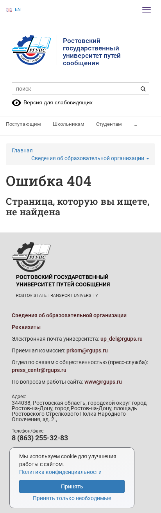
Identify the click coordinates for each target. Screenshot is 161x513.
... (135, 124)
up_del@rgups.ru (121, 339)
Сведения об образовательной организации (88, 158)
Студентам (109, 124)
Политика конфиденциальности (60, 472)
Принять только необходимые (72, 498)
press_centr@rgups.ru (39, 370)
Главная (22, 150)
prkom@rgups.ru (87, 350)
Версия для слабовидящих (58, 102)
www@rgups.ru (103, 382)
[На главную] (34, 50)
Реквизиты (26, 327)
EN (18, 9)
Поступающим (23, 124)
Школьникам (68, 124)
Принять (72, 486)
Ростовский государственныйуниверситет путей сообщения (92, 52)
